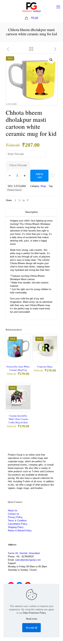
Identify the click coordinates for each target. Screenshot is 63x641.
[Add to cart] (26, 338)
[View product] (26, 343)
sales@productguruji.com (28, 560)
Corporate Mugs (44, 366)
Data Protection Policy (34, 613)
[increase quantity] (25, 175)
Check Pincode (18, 165)
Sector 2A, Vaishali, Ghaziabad (24, 553)
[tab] (31, 212)
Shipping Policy (16, 527)
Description (31, 212)
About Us (12, 510)
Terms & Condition (17, 520)
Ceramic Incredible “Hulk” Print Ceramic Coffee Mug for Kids (18, 419)
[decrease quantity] (10, 175)
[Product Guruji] (31, 7)
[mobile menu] (58, 7)
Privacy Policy (15, 517)
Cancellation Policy (17, 524)
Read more (31, 618)
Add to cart (39, 175)
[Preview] (26, 353)
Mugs (43, 186)
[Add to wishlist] (26, 348)
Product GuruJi (14, 190)
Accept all (31, 627)
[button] (51, 59)
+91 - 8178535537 (25, 556)
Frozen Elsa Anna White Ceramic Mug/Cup (18, 368)
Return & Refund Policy (20, 530)
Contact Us (13, 514)
